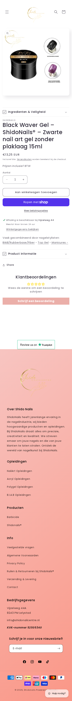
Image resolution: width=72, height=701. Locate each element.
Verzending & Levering (21, 579)
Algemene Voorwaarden (23, 555)
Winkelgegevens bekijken (22, 229)
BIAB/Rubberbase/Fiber (19, 242)
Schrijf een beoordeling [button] (36, 301)
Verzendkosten (24, 159)
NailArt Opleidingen (19, 471)
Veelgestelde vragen (20, 547)
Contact (12, 587)
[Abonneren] (59, 648)
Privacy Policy (16, 563)
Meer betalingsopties (36, 210)
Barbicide (13, 517)
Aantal (6, 172)
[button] (7, 12)
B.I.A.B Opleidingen (19, 495)
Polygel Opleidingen (20, 487)
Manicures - (59, 242)
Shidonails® (14, 525)
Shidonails (30, 690)
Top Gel (43, 242)
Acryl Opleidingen (18, 479)
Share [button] (10, 265)
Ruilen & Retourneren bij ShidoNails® (30, 571)
